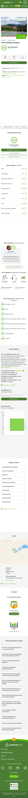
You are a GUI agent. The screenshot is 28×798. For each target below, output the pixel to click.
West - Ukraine (6, 77)
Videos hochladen (13, 153)
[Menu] (2, 6)
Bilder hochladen (14, 156)
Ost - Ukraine (10, 75)
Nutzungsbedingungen (7, 793)
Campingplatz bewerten (13, 150)
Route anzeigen (10, 580)
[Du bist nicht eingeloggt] (25, 2)
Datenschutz (23, 793)
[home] (14, 744)
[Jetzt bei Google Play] (14, 788)
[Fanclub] (17, 6)
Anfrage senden (13, 62)
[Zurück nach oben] (14, 739)
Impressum (16, 793)
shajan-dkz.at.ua (14, 631)
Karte (11, 6)
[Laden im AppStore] (14, 784)
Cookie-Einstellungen (8, 794)
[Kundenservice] (20, 2)
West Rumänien (19, 75)
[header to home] (7, 2)
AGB (16, 794)
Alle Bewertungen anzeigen (13, 266)
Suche (6, 6)
